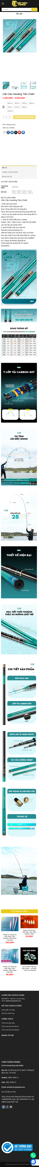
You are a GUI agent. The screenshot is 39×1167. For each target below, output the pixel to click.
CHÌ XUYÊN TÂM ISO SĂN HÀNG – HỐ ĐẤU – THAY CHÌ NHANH (29, 968)
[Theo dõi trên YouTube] (11, 1107)
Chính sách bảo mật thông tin (10, 1030)
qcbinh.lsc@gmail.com (13, 1001)
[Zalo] (33, 1161)
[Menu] (3, 3)
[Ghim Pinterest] (19, 132)
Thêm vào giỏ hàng (24, 117)
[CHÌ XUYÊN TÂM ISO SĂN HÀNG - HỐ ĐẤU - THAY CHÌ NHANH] (29, 956)
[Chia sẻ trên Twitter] (12, 132)
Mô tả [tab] (4, 168)
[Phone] (33, 1155)
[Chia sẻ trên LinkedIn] (23, 132)
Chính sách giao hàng (8, 1023)
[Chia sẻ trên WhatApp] (4, 132)
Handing (12, 128)
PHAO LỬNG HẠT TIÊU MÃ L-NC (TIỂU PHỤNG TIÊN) (29, 932)
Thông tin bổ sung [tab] (10, 172)
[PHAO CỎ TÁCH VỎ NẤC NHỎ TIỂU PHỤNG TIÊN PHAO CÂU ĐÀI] (10, 924)
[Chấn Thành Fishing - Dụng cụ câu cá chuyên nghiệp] (19, 3)
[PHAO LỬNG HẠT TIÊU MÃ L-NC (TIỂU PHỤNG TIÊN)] (29, 921)
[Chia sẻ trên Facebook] (8, 132)
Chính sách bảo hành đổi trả (10, 1026)
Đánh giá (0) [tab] (7, 176)
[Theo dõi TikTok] (7, 1107)
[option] (10, 103)
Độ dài (4, 107)
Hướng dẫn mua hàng (8, 1010)
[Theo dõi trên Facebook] (3, 1107)
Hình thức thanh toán (8, 1013)
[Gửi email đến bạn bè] (15, 132)
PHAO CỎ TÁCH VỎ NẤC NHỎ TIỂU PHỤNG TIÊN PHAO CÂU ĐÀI (10, 937)
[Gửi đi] (34, 9)
